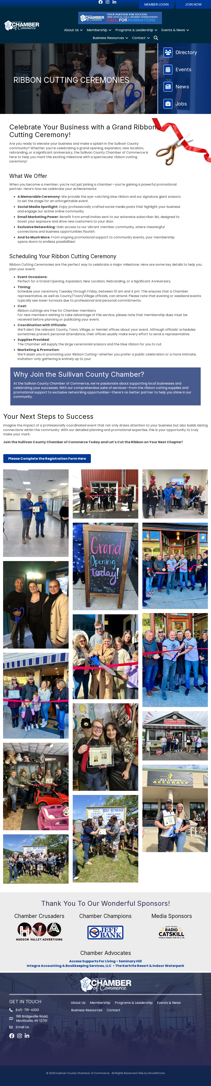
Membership (97, 30)
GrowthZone (156, 1073)
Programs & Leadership (134, 30)
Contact (139, 38)
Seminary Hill (130, 961)
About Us (71, 30)
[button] (156, 4)
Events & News (173, 30)
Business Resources (108, 38)
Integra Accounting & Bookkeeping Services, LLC (70, 965)
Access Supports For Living (92, 961)
